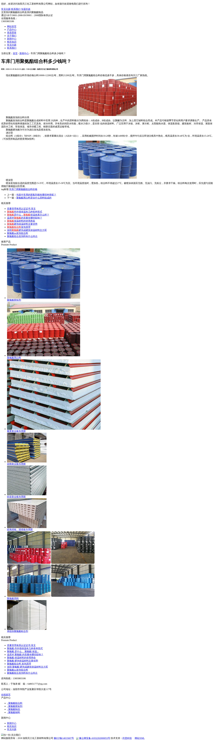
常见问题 (6, 9)
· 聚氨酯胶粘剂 (14, 706)
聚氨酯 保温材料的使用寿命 (21, 657)
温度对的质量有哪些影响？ (24, 218)
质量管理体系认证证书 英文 (21, 208)
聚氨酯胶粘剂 (14, 300)
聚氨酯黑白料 (14, 357)
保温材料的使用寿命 (21, 221)
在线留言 (6, 694)
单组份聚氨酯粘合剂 (17, 631)
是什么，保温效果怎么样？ (28, 215)
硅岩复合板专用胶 (16, 496)
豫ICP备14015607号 (64, 738)
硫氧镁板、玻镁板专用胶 (20, 529)
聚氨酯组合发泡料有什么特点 (22, 236)
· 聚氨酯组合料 (14, 703)
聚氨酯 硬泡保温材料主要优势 (22, 660)
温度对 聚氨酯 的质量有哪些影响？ (25, 654)
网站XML (140, 738)
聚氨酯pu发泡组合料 (17, 233)
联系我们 (15, 9)
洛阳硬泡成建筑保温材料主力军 (27, 230)
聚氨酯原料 (13, 598)
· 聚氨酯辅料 (13, 712)
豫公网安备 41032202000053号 (94, 738)
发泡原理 (18, 227)
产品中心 (11, 29)
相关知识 (11, 42)
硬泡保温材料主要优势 (22, 224)
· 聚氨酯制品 (13, 709)
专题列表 (25, 9)
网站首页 (11, 26)
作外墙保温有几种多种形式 (24, 211)
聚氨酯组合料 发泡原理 (19, 664)
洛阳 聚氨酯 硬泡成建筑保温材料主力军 (27, 667)
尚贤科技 (127, 738)
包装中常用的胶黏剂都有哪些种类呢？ (36, 194)
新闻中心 (11, 38)
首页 (15, 53)
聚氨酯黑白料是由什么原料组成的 (33, 198)
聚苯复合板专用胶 (16, 431)
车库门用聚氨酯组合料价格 (23, 189)
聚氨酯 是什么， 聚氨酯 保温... (23, 651)
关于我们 (11, 35)
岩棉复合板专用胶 (16, 464)
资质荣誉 (11, 32)
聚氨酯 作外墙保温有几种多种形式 (25, 648)
